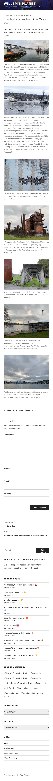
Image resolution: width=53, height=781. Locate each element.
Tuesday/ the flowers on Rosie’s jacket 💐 (21, 648)
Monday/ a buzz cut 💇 (13, 600)
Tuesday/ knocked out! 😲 (15, 592)
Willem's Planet (20, 3)
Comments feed (11, 753)
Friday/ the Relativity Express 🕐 (27, 673)
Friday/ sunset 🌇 (11, 625)
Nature (20, 411)
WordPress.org (10, 758)
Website (7, 494)
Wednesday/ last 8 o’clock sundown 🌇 (20, 585)
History (11, 411)
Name (7, 469)
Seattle (29, 411)
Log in (6, 743)
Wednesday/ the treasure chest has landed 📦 (24, 640)
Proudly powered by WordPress (16, 775)
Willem (27, 16)
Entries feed (9, 748)
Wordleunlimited (11, 693)
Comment (9, 435)
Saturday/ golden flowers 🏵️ (16, 618)
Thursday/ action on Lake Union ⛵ (19, 633)
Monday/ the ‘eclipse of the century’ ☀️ (20, 655)
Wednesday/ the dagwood (28, 688)
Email (7, 481)
